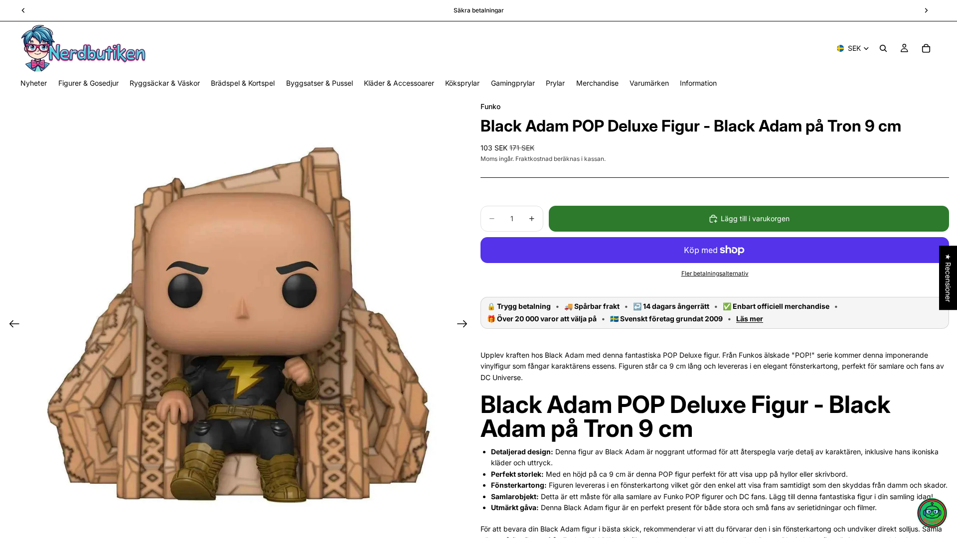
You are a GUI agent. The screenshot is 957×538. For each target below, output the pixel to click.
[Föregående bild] (11, 325)
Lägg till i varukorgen (755, 218)
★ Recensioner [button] (948, 278)
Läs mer (749, 319)
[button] (932, 513)
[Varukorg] (926, 48)
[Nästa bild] (465, 325)
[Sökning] (883, 48)
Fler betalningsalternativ (715, 273)
